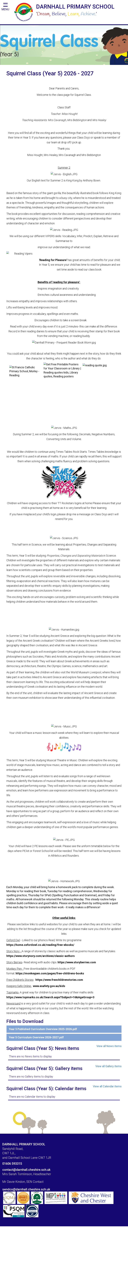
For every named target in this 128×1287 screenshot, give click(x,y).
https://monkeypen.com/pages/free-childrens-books (50, 973)
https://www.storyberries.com (77, 962)
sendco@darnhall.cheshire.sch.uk (26, 1189)
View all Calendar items (107, 1086)
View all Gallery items (108, 1066)
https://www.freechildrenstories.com (59, 979)
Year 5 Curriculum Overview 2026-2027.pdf (36, 1037)
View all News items (109, 1046)
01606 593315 (12, 1163)
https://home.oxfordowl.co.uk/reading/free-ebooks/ (40, 944)
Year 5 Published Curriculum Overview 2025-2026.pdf (43, 1029)
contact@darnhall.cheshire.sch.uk (26, 1170)
